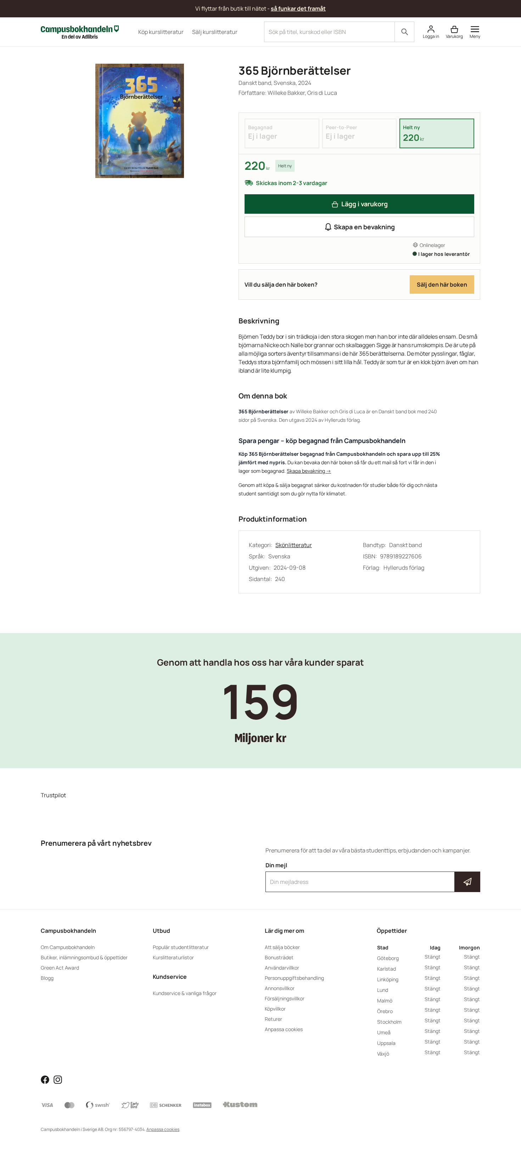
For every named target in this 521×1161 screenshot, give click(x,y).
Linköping (387, 979)
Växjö (383, 1053)
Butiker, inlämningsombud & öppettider (84, 957)
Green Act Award (60, 967)
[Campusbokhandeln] (80, 31)
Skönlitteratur (293, 545)
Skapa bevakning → (309, 470)
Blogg (47, 978)
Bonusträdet (279, 957)
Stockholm (389, 1021)
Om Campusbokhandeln (68, 947)
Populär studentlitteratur (181, 947)
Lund (382, 990)
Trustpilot (53, 795)
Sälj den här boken (442, 284)
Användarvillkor (282, 967)
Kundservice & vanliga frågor (185, 993)
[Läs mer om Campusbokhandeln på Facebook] (45, 1079)
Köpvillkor (275, 1008)
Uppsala (386, 1043)
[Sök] (404, 32)
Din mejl (372, 875)
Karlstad (386, 968)
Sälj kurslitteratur (214, 32)
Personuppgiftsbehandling (294, 978)
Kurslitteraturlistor (173, 957)
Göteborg (388, 958)
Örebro (385, 1011)
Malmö (384, 1000)
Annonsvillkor (280, 988)
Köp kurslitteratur (161, 32)
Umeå (384, 1032)
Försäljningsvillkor (284, 998)
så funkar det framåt (298, 8)
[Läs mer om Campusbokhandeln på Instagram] (58, 1079)
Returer (273, 1019)
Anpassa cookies (284, 1029)
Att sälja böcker (282, 947)
